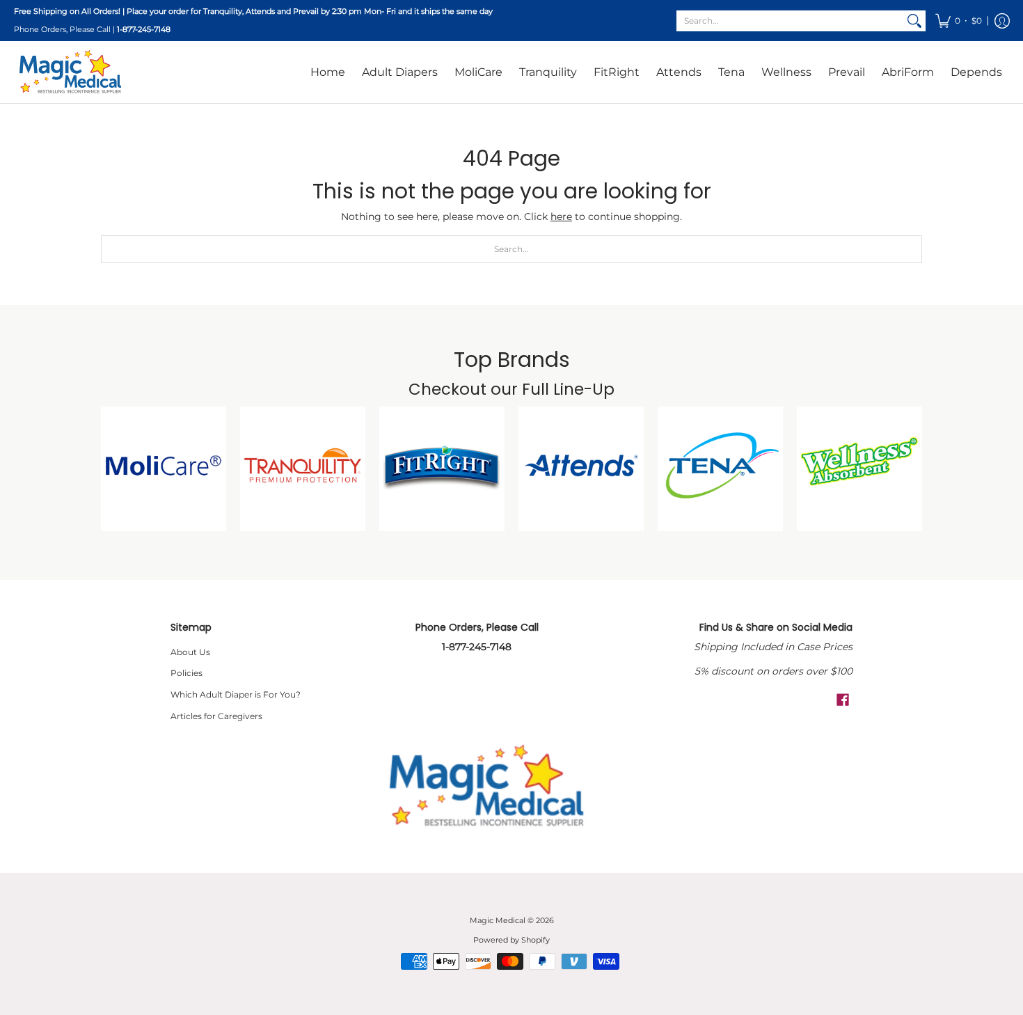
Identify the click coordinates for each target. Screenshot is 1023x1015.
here (561, 216)
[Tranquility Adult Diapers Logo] (302, 469)
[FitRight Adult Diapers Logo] (442, 469)
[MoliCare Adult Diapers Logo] (163, 469)
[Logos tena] (720, 469)
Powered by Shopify (511, 940)
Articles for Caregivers (216, 716)
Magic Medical (497, 920)
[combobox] (789, 20)
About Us (190, 652)
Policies (186, 673)
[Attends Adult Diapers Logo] (581, 469)
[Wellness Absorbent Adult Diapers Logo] (859, 469)
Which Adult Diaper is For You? (235, 694)
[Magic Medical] (69, 71)
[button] (958, 20)
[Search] (914, 20)
